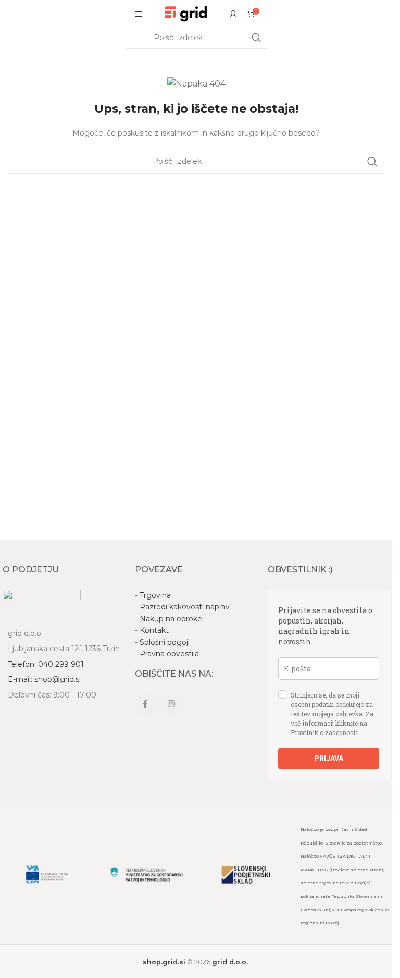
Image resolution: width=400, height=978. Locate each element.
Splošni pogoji (165, 642)
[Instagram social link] (171, 704)
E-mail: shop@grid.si (44, 679)
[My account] (233, 14)
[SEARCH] (256, 38)
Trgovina (155, 595)
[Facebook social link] (145, 704)
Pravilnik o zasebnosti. (325, 732)
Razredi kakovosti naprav (185, 607)
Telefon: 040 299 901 (46, 664)
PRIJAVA (328, 758)
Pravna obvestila (169, 653)
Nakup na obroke (171, 619)
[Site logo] (186, 13)
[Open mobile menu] (138, 14)
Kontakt (154, 630)
